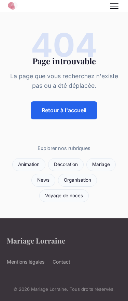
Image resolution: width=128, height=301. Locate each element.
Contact (61, 262)
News (43, 180)
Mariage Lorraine (36, 240)
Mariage (101, 164)
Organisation (77, 180)
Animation (29, 164)
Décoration (66, 164)
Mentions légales (25, 262)
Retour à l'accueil (64, 110)
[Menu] (114, 6)
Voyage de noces (64, 195)
